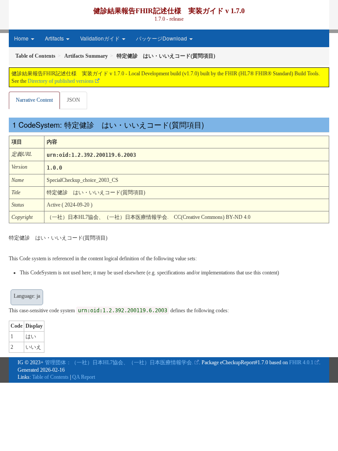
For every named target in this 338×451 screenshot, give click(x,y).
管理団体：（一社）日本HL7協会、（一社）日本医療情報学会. (119, 362)
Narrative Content (34, 100)
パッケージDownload (162, 38)
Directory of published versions (61, 81)
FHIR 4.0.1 (301, 362)
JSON (73, 100)
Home (22, 38)
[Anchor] (209, 124)
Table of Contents (50, 377)
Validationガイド (100, 38)
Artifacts (55, 38)
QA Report (83, 377)
